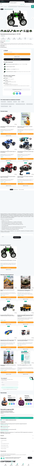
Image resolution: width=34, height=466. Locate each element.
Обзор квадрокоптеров (4, 445)
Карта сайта (2, 456)
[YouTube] (4, 458)
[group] (17, 19)
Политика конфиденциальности (6, 455)
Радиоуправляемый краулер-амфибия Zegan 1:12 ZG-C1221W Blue (8, 152)
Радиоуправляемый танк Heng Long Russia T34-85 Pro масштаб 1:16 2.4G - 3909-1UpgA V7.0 (25, 290)
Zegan (2, 9)
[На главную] (17, 461)
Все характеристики (3, 47)
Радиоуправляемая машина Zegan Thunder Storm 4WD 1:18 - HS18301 (25, 177)
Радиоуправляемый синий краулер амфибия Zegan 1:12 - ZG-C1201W (25, 152)
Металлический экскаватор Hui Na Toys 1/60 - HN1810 (7, 290)
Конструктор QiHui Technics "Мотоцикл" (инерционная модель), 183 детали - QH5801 (7, 315)
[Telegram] (17, 94)
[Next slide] (32, 18)
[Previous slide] (1, 18)
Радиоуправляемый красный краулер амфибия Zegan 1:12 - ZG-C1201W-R (7, 177)
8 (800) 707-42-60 (4, 430)
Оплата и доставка (21, 189)
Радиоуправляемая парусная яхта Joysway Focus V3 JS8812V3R (8, 365)
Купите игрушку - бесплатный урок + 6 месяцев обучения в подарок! (24, 127)
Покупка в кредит (3, 448)
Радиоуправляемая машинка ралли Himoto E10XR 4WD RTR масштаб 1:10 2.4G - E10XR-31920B (8, 340)
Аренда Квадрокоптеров (5, 446)
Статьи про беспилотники (5, 443)
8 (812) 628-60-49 (4, 427)
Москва (10, 76)
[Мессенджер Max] (20, 94)
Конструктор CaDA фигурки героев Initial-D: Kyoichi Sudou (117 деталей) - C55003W (25, 340)
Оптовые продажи (4, 440)
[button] (25, 150)
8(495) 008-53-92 (4, 425)
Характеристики (16, 189)
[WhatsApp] (14, 94)
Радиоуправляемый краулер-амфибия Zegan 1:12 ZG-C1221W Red (8, 127)
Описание (11, 189)
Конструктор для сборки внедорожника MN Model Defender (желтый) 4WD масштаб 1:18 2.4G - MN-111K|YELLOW (25, 316)
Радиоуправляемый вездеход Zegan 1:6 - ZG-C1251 (8, 260)
